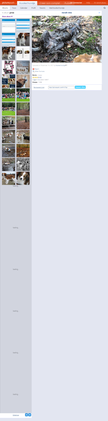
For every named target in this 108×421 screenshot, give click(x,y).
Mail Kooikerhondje (57, 8)
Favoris (42, 8)
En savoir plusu (100, 2)
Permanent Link (39, 87)
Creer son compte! (50, 3)
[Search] (104, 8)
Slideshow (16, 415)
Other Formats (40, 71)
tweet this (80, 87)
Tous (14, 8)
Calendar (23, 8)
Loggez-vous (36, 80)
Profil (33, 8)
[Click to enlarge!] (67, 39)
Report (37, 69)
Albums (5, 8)
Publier (68, 3)
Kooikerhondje (27, 3)
